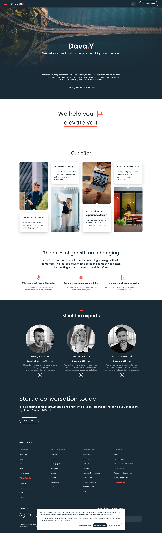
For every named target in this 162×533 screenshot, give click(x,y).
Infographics (55, 482)
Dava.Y (22, 464)
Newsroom (86, 491)
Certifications (87, 478)
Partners (85, 464)
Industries (23, 483)
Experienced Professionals (123, 464)
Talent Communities (121, 478)
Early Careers (119, 459)
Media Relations (88, 487)
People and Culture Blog (123, 473)
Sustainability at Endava (91, 473)
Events (22, 497)
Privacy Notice (28, 526)
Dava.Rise (23, 468)
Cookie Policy (107, 515)
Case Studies (24, 493)
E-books (54, 487)
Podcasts (54, 478)
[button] (6, 4)
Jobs (116, 455)
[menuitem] (34, 454)
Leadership (86, 455)
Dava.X (22, 459)
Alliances (85, 468)
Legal (21, 526)
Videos (53, 473)
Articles (54, 455)
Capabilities (24, 488)
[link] (40, 375)
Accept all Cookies (100, 525)
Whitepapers (56, 464)
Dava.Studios (24, 473)
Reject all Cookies (115, 525)
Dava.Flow (23, 455)
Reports (54, 459)
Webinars (54, 468)
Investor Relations (89, 482)
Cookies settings (85, 525)
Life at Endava (119, 468)
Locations (86, 459)
